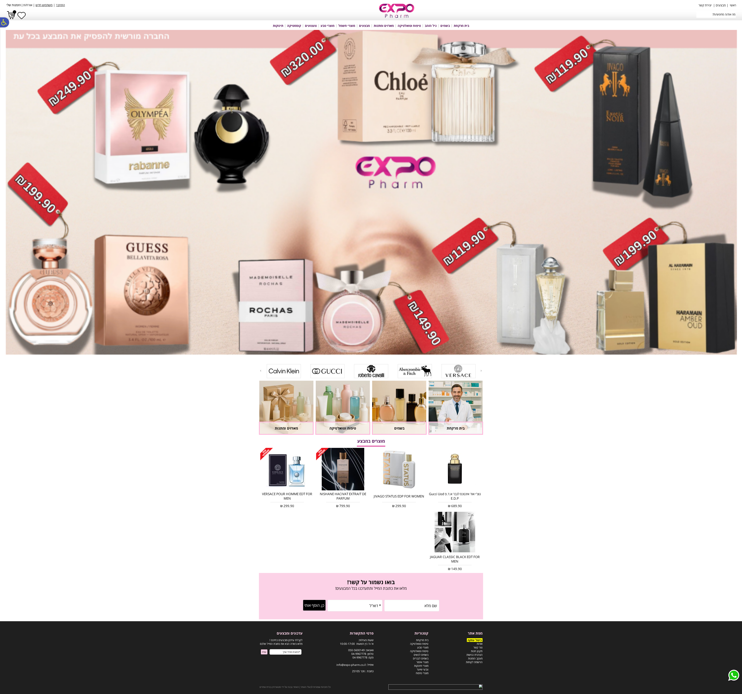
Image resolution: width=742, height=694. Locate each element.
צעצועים (311, 26)
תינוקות (278, 26)
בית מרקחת (461, 26)
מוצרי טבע (327, 26)
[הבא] (260, 371)
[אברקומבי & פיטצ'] (284, 377)
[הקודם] (481, 371)
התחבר (60, 5)
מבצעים (364, 26)
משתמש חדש (44, 5)
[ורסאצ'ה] (327, 377)
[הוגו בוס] (415, 377)
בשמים (445, 26)
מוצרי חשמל (346, 26)
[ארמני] (371, 377)
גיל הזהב (431, 26)
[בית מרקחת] (456, 433)
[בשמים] (399, 433)
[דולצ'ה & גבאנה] (458, 377)
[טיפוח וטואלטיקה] (343, 433)
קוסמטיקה (294, 26)
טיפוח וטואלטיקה (409, 26)
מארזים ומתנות (384, 26)
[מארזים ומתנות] (286, 433)
